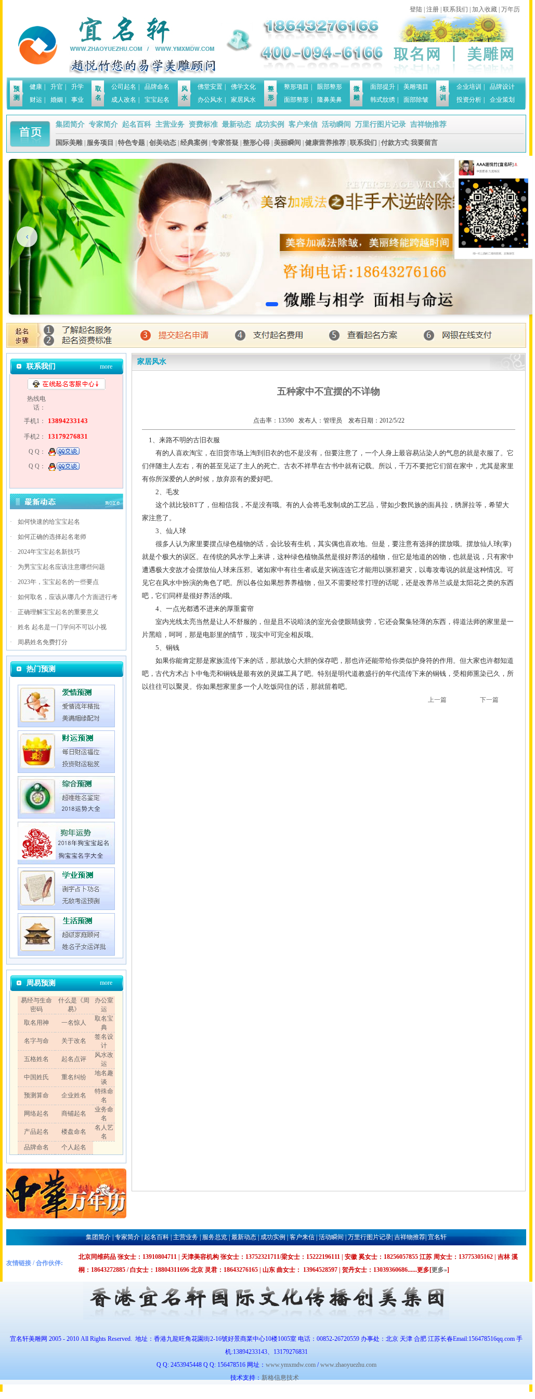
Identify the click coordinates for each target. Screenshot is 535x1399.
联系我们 (455, 9)
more (106, 366)
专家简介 (103, 124)
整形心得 (256, 142)
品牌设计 (502, 86)
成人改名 (123, 99)
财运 (36, 99)
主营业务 (170, 124)
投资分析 (468, 99)
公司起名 (123, 86)
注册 (432, 9)
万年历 (510, 9)
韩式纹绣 (382, 99)
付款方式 (394, 142)
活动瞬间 (336, 124)
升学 (77, 86)
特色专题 (131, 142)
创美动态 (162, 142)
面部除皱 (415, 99)
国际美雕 (69, 142)
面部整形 (296, 99)
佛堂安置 (210, 86)
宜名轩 (437, 1237)
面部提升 (382, 86)
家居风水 (243, 99)
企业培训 (468, 86)
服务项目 (100, 142)
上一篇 (437, 699)
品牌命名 (157, 86)
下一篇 (489, 699)
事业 (77, 99)
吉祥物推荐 (428, 124)
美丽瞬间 (287, 142)
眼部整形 (329, 86)
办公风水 (210, 99)
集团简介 (70, 124)
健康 (36, 86)
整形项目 (296, 86)
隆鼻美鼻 (329, 99)
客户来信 (303, 124)
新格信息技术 (282, 1377)
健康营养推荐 (325, 142)
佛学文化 (243, 86)
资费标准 (203, 124)
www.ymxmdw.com (291, 1364)
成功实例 (269, 124)
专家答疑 (225, 142)
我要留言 (424, 142)
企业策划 (502, 99)
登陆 (416, 9)
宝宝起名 (157, 99)
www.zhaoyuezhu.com (348, 1364)
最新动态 (236, 124)
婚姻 (56, 99)
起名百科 (136, 124)
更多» (439, 1269)
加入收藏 (484, 9)
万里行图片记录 (380, 124)
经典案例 (193, 142)
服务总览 (214, 1237)
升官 (56, 86)
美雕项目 (415, 86)
